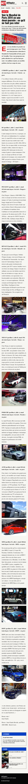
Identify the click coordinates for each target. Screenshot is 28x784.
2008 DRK (19, 195)
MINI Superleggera (15, 578)
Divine (3, 145)
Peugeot (7, 195)
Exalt (20, 204)
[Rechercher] (22, 3)
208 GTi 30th (5, 219)
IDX (8, 350)
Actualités (8, 8)
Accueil (2, 8)
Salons (13, 8)
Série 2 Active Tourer (15, 646)
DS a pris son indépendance (9, 136)
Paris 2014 (18, 8)
